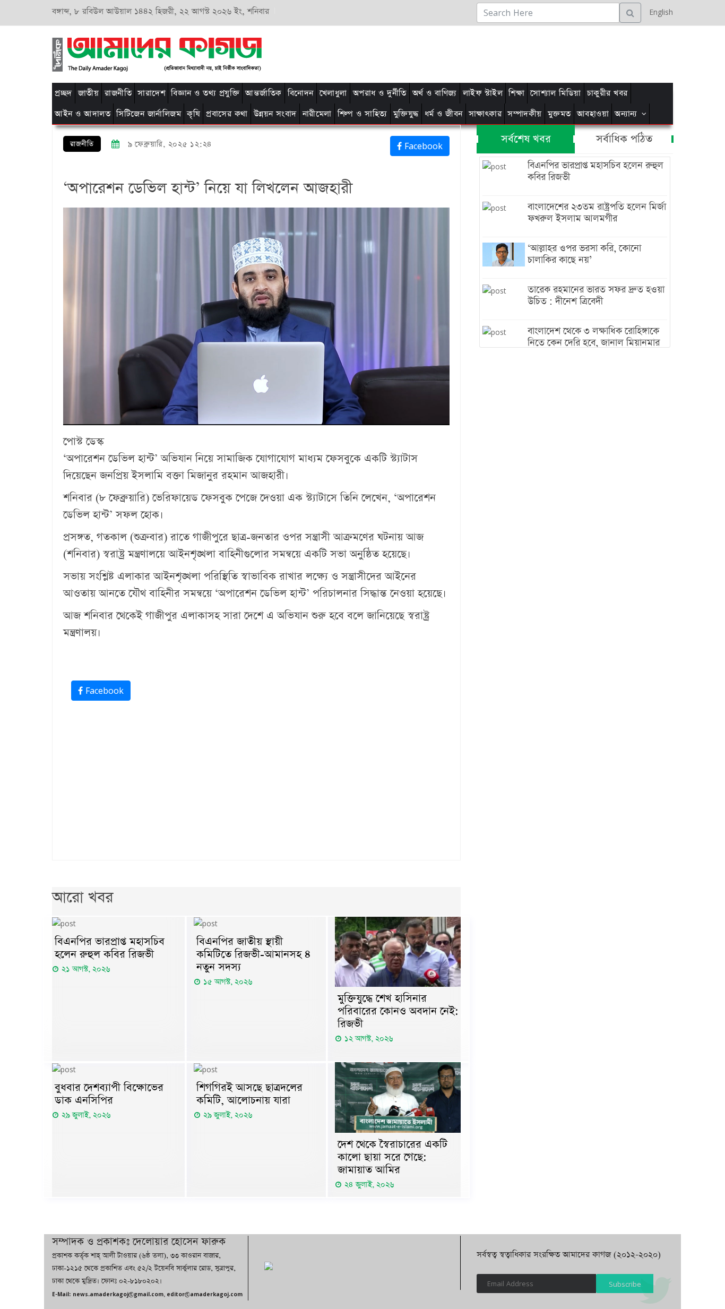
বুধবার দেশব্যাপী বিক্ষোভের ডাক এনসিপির (109, 1094)
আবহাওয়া (593, 113)
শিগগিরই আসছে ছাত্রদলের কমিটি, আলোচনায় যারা (249, 1094)
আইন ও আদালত (82, 113)
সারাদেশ (151, 93)
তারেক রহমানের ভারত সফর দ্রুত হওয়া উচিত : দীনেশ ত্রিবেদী (596, 295)
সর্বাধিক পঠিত (624, 139)
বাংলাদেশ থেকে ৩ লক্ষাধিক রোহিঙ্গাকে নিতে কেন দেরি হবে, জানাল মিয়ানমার (594, 337)
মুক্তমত (559, 113)
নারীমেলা (317, 113)
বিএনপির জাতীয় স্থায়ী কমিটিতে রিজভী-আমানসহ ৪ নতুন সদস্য (253, 954)
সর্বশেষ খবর (526, 139)
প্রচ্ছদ (63, 93)
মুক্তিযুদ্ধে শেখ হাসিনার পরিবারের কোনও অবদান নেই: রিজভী (398, 1011)
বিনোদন (301, 93)
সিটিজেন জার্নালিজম (148, 113)
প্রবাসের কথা (227, 113)
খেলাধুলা (333, 93)
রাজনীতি (118, 93)
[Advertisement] (496, 52)
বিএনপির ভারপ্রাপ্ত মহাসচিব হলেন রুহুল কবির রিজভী (110, 948)
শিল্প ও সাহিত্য (362, 113)
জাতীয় (88, 93)
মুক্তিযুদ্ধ (406, 113)
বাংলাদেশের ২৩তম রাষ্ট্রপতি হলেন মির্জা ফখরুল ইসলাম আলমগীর (597, 213)
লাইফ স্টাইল (483, 93)
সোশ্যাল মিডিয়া (555, 93)
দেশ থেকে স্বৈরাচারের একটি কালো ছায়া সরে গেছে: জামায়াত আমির (392, 1157)
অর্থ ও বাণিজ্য (434, 93)
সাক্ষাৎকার (485, 113)
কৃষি (193, 113)
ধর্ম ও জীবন (444, 113)
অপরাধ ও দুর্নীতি (380, 93)
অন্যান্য (626, 113)
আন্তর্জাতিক (263, 93)
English (658, 12)
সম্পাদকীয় (524, 113)
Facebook (422, 146)
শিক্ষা (516, 93)
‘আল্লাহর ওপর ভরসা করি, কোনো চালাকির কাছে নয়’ (584, 254)
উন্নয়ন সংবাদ (275, 113)
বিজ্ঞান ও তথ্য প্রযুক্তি (205, 93)
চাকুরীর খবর (607, 93)
